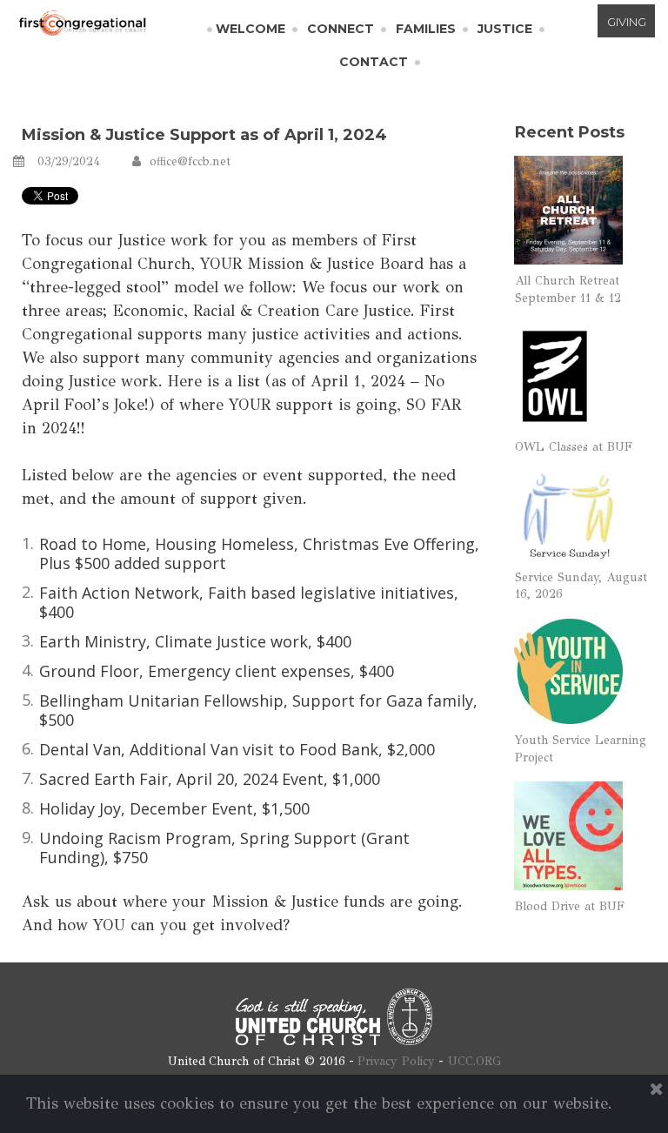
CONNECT (340, 29)
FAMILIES (426, 29)
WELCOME (250, 29)
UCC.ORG (474, 1061)
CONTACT (373, 62)
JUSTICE (505, 29)
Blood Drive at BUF (570, 906)
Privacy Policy (396, 1061)
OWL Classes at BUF (573, 446)
